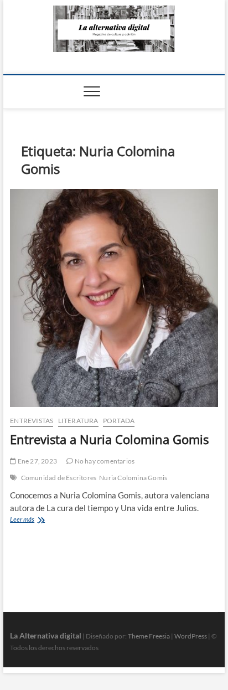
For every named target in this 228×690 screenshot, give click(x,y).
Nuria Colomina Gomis (133, 477)
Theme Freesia (149, 636)
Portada (118, 420)
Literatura (78, 420)
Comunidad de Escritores (59, 477)
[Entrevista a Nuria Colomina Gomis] (114, 298)
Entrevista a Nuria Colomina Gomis (109, 439)
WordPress (190, 636)
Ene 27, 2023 (36, 461)
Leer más (35, 520)
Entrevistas (31, 420)
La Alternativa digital (45, 635)
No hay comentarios (103, 461)
